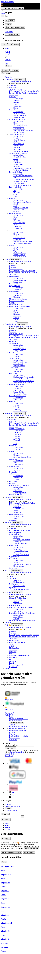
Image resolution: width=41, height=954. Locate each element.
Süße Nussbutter (18, 117)
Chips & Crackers (19, 140)
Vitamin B (16, 436)
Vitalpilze (16, 449)
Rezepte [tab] (7, 829)
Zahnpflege (13, 568)
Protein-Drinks (18, 347)
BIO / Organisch (14, 91)
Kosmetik (8, 522)
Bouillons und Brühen (20, 170)
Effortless (31, 503)
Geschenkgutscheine (16, 722)
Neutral (15, 310)
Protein (7, 259)
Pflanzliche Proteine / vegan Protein (25, 379)
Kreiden (16, 619)
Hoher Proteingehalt (23, 93)
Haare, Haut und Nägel (17, 642)
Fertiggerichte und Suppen (22, 202)
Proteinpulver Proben (16, 304)
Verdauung (13, 652)
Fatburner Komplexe (20, 411)
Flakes (15, 108)
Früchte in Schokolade (20, 151)
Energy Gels (17, 399)
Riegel (15, 138)
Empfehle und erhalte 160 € (18, 719)
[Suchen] (2, 15)
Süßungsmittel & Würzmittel (18, 153)
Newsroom (13, 740)
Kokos (15, 321)
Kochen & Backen (15, 172)
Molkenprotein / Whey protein (23, 377)
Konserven (13, 198)
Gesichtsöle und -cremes (21, 540)
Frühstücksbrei (18, 106)
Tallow (27, 530)
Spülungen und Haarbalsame (23, 564)
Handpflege (17, 553)
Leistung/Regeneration (16, 665)
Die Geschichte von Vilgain (18, 736)
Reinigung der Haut (20, 543)
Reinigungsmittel (14, 584)
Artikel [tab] (7, 827)
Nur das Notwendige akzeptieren (11, 852)
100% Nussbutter (19, 114)
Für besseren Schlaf (15, 494)
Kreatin (11, 352)
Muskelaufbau (14, 648)
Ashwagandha (18, 464)
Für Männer (13, 483)
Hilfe (11, 717)
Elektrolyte (13, 341)
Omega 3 (16, 470)
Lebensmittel (9, 79)
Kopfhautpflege (18, 566)
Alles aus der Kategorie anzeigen (20, 82)
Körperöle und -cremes (21, 555)
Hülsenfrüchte (18, 221)
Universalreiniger (19, 586)
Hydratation (13, 667)
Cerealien (12, 97)
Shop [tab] (7, 825)
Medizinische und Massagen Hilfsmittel (22, 620)
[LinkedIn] (10, 797)
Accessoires (13, 520)
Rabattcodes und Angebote (18, 726)
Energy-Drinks (18, 351)
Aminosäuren (13, 367)
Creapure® (17, 356)
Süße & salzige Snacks (16, 134)
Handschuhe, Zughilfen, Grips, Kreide (22, 613)
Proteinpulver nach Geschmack (19, 306)
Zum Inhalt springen (7, 2)
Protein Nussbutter (19, 115)
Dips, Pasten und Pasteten (22, 243)
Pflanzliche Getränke (20, 256)
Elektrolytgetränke (19, 349)
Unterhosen (17, 512)
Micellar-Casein (18, 295)
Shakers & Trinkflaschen (17, 598)
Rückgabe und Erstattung (17, 730)
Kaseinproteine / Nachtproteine (23, 381)
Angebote (8, 77)
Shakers (16, 602)
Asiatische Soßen (19, 238)
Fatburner (12, 401)
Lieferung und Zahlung (17, 728)
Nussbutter (12, 110)
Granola (16, 102)
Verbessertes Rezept (15, 89)
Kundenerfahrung (15, 738)
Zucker (15, 159)
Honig (15, 161)
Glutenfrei (36, 91)
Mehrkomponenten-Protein (18, 299)
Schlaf (11, 653)
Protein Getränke (19, 255)
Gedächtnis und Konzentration (19, 655)
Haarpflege (13, 558)
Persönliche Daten (11, 810)
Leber (11, 659)
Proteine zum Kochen (20, 181)
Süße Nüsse (17, 147)
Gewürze (16, 166)
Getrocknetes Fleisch (20, 394)
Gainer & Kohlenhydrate (17, 396)
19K (13, 792)
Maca (15, 462)
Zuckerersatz (17, 162)
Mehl (15, 177)
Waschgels (16, 580)
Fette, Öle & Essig (15, 187)
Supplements (9, 413)
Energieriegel (17, 390)
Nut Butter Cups (18, 144)
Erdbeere (16, 318)
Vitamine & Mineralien (16, 429)
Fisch (15, 206)
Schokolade (17, 149)
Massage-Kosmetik (15, 532)
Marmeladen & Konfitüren (22, 168)
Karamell (16, 314)
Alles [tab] (7, 824)
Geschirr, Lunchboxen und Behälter (21, 607)
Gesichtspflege (14, 534)
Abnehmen (13, 650)
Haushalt (8, 570)
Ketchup (16, 234)
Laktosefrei (13, 93)
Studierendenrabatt (15, 720)
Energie (11, 663)
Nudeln (15, 217)
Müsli (15, 104)
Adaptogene (13, 459)
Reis (14, 219)
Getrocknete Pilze (19, 129)
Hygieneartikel (14, 557)
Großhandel (13, 732)
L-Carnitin (16, 407)
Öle (14, 191)
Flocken (16, 100)
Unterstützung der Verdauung (19, 485)
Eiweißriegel (17, 388)
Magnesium (17, 432)
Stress (11, 644)
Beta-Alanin (17, 371)
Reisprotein (17, 289)
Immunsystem (14, 640)
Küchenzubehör (14, 605)
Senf (15, 236)
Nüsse (15, 123)
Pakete (7, 669)
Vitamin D (16, 440)
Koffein (16, 405)
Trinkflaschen (17, 604)
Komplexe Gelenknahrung (22, 457)
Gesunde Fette (14, 466)
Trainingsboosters (15, 358)
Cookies (16, 142)
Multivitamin (17, 434)
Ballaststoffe (17, 491)
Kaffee (15, 249)
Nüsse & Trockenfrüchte (17, 119)
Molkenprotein (14, 276)
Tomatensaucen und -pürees (22, 241)
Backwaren (17, 226)
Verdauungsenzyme (19, 493)
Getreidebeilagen (19, 223)
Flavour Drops (18, 164)
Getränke (12, 245)
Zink (15, 442)
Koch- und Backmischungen (22, 176)
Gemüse (16, 211)
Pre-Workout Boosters (20, 362)
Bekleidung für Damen (16, 505)
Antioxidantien (14, 474)
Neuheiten (12, 87)
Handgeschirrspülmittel (21, 589)
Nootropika (13, 472)
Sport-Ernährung (11, 324)
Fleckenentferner (19, 582)
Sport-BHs (17, 507)
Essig (15, 196)
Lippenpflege (17, 541)
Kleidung (8, 497)
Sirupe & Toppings (19, 157)
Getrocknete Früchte (20, 125)
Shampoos (16, 562)
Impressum (8, 804)
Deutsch (8, 66)
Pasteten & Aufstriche (20, 208)
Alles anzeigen (18, 98)
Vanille (15, 312)
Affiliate (12, 725)
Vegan (30, 91)
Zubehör (8, 592)
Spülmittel (12, 588)
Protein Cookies (18, 392)
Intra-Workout (18, 364)
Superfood (12, 446)
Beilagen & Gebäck (15, 213)
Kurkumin (16, 479)
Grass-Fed (24, 91)
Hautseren (16, 538)
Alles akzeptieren (28, 852)
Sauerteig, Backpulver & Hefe (23, 179)
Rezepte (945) (9, 713)
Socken (15, 510)
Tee (14, 251)
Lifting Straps (17, 617)
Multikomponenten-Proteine (22, 383)
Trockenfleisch (18, 146)
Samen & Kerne (18, 127)
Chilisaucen (17, 240)
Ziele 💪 (8, 625)
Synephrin (16, 409)
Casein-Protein (14, 291)
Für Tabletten (17, 611)
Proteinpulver (13, 373)
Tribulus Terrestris (19, 366)
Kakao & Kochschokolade (22, 185)
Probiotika (16, 489)
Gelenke (12, 451)
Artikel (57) (9, 715)
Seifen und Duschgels (20, 551)
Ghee (15, 194)
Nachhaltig (24, 503)
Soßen (11, 230)
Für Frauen (13, 481)
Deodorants (17, 549)
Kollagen (12, 303)
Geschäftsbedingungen (12, 806)
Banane (16, 320)
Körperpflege (13, 545)
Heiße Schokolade (19, 253)
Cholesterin (13, 657)
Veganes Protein (14, 286)
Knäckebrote (17, 228)
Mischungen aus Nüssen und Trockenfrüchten (23, 131)
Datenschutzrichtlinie (17, 752)
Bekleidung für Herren (16, 514)
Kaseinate (16, 297)
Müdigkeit (12, 661)
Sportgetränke (14, 343)
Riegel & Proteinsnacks (17, 384)
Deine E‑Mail (10, 745)
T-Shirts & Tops (18, 509)
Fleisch (15, 204)
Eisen (15, 444)
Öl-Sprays (16, 193)
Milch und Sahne (19, 183)
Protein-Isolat (17, 282)
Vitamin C (16, 438)
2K (12, 795)
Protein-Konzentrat (19, 280)
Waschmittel (13, 578)
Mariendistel (17, 478)
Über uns (12, 734)
